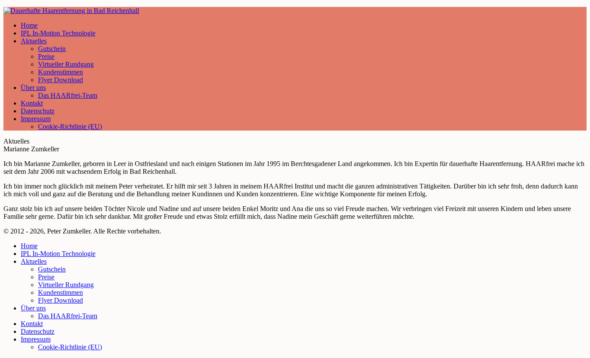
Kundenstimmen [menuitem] (60, 292)
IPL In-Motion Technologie (58, 33)
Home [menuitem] (29, 245)
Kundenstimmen (60, 72)
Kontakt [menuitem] (32, 323)
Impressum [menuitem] (36, 339)
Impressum (36, 118)
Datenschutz (37, 111)
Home (29, 25)
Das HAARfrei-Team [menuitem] (67, 316)
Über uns (33, 87)
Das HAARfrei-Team (67, 95)
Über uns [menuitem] (33, 308)
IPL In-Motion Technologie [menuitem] (58, 253)
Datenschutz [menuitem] (37, 331)
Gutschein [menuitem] (52, 269)
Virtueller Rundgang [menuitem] (66, 284)
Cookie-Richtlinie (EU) (70, 126)
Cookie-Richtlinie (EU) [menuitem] (70, 347)
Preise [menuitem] (46, 277)
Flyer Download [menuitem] (60, 300)
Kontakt (32, 103)
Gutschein (52, 48)
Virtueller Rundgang (66, 64)
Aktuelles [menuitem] (34, 261)
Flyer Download (60, 79)
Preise (46, 56)
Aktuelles (34, 41)
